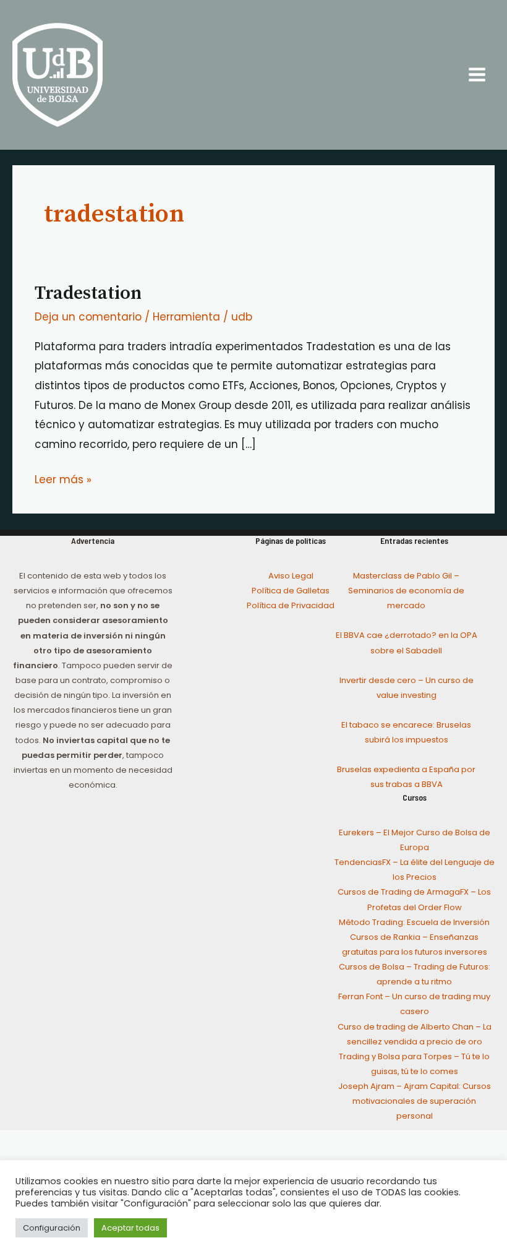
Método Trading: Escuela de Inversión (414, 922)
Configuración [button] (51, 1228)
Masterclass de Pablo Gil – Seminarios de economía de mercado (406, 590)
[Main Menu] (477, 75)
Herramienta (186, 316)
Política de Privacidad (290, 605)
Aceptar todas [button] (130, 1228)
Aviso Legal (290, 576)
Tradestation (88, 293)
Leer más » (63, 478)
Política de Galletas (291, 590)
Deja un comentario (88, 316)
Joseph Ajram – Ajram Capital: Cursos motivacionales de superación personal (414, 1101)
